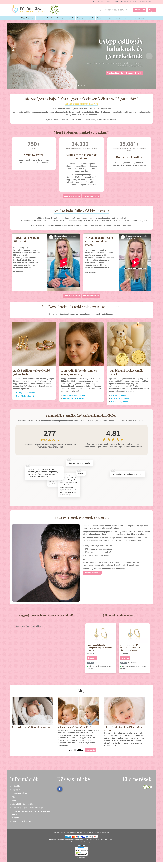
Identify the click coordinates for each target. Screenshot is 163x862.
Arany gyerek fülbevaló (65, 18)
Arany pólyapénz (140, 18)
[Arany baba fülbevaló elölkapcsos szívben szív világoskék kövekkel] (134, 634)
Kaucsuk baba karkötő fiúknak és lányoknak (31, 727)
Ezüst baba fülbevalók (26, 18)
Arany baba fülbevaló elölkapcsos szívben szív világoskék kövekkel (130, 647)
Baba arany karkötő (104, 18)
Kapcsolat (101, 2)
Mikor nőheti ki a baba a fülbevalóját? (74, 727)
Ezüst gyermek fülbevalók (75, 398)
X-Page (97, 832)
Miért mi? (15, 797)
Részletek (91, 658)
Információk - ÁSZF (112, 2)
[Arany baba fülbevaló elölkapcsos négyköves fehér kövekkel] (101, 634)
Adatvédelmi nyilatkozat (21, 821)
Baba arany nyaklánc (122, 18)
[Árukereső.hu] (81, 848)
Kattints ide (90, 750)
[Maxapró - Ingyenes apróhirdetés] (81, 854)
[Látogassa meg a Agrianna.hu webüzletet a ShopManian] (81, 845)
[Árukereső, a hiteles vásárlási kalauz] (54, 9)
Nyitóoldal (16, 786)
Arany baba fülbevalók (45, 18)
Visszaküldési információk (147, 2)
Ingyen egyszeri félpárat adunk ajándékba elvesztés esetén (32, 812)
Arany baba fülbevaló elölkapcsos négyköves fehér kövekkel (99, 647)
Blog (94, 2)
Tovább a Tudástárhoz (92, 572)
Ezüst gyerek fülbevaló (85, 18)
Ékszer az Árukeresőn (81, 850)
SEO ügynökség (81, 857)
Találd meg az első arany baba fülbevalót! (126, 73)
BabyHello (16, 817)
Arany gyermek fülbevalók (75, 395)
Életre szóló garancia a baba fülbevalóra (28, 808)
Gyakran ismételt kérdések (128, 2)
